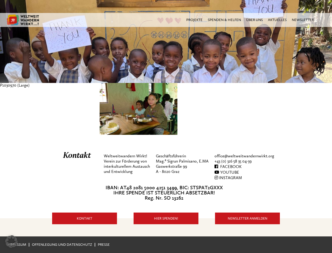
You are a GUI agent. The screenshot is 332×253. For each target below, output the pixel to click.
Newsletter (303, 20)
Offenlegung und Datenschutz (62, 245)
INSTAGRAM (230, 177)
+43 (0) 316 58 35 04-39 (233, 161)
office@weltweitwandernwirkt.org (244, 156)
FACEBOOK (229, 166)
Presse (104, 245)
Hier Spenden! (166, 218)
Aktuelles (277, 20)
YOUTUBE (229, 172)
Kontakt (84, 218)
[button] (11, 241)
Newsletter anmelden (247, 218)
